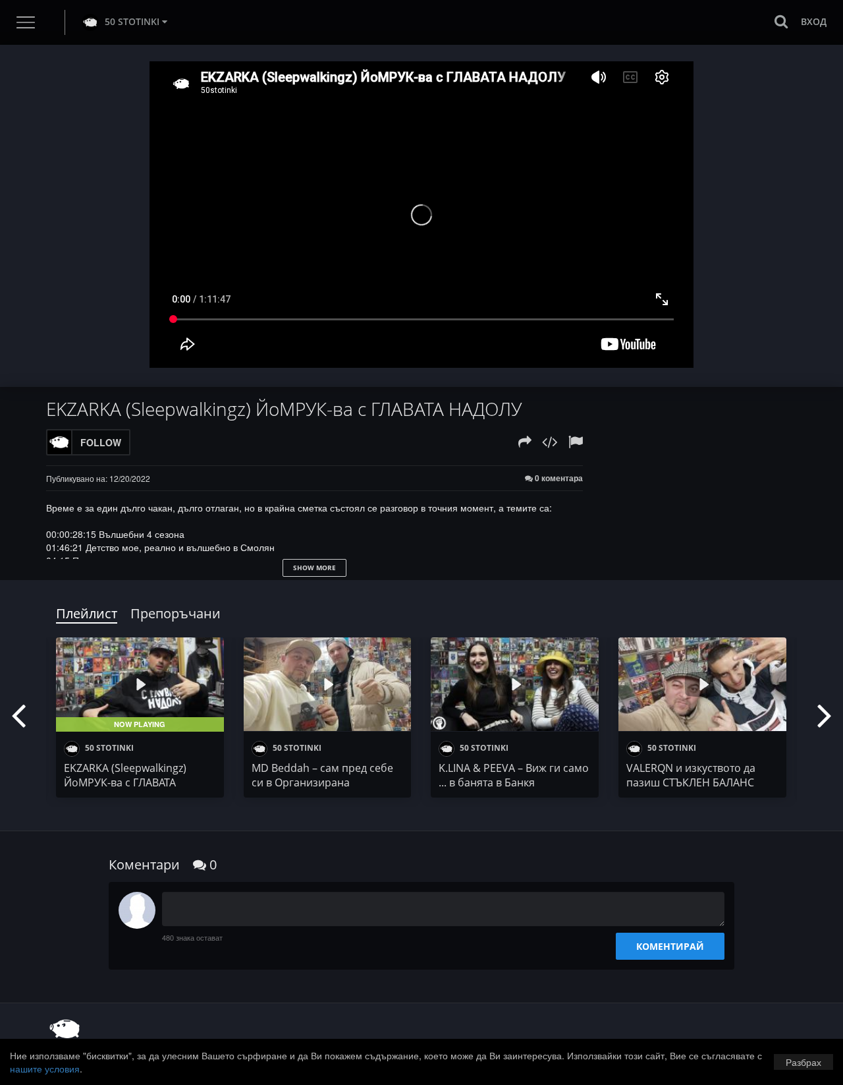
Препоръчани (175, 613)
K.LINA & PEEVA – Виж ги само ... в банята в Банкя (514, 775)
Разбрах (803, 1062)
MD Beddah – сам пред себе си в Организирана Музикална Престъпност (322, 782)
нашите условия (45, 1068)
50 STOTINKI (132, 21)
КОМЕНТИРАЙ (670, 946)
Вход (814, 21)
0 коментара (558, 478)
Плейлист (86, 613)
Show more (314, 567)
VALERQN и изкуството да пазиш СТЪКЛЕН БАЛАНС (690, 775)
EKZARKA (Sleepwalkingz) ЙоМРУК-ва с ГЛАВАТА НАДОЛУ (125, 782)
